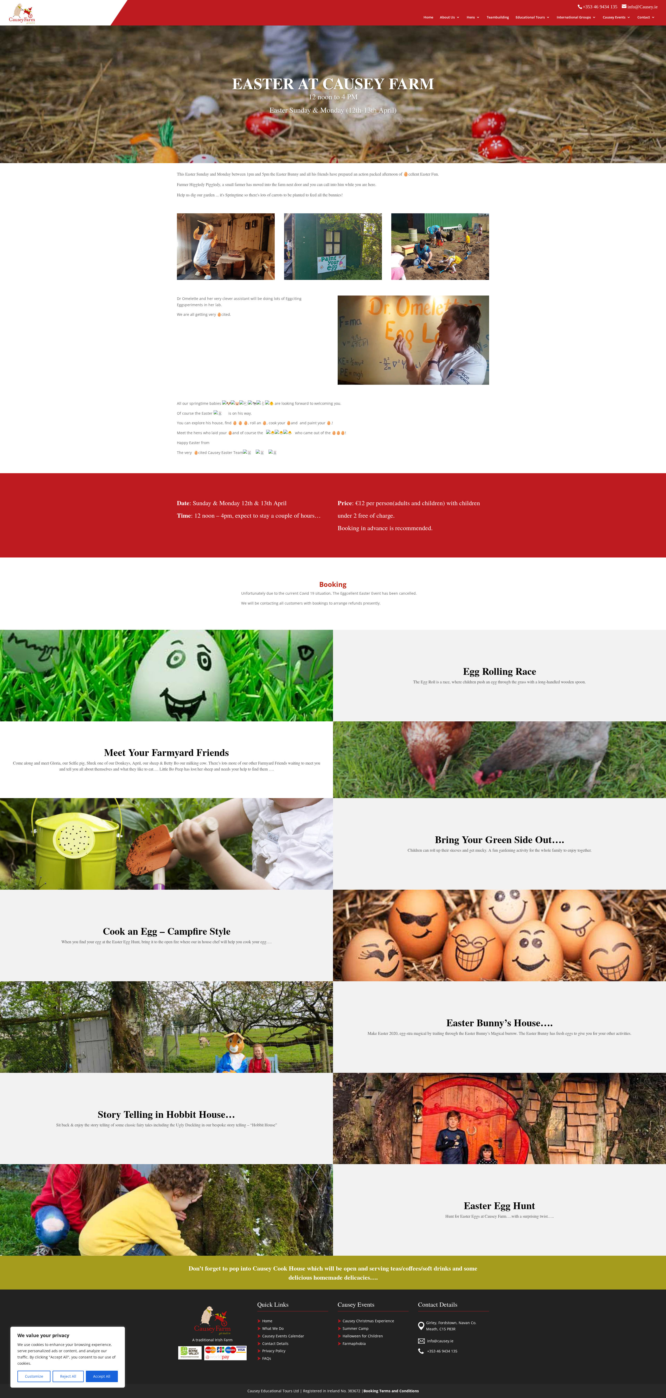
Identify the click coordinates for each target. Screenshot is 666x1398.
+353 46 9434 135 (442, 1351)
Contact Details (275, 1343)
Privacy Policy (273, 1350)
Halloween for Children (363, 1335)
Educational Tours (530, 17)
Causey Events (614, 17)
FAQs (266, 1358)
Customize (34, 1376)
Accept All (101, 1376)
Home (428, 17)
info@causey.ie (440, 1340)
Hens (471, 17)
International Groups (574, 17)
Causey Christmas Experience (368, 1320)
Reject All (68, 1376)
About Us (447, 17)
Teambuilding (498, 17)
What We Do (273, 1328)
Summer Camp (356, 1328)
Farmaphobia (354, 1343)
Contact (643, 17)
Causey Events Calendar (283, 1335)
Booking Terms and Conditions (391, 1390)
